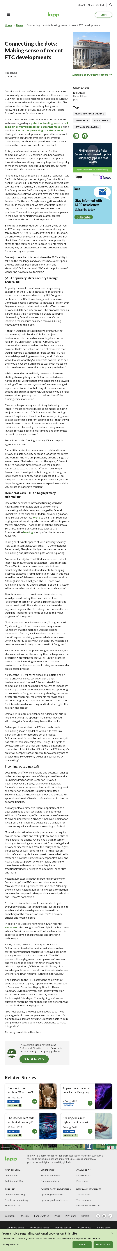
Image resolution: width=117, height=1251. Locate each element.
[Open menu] (8, 15)
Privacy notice (84, 1227)
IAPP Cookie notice (39, 1227)
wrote (36, 517)
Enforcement (102, 120)
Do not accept (103, 1244)
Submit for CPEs (34, 1059)
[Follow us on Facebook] (104, 1216)
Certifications (11, 1175)
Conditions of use (15, 1227)
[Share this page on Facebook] (85, 136)
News (19, 25)
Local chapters (83, 1175)
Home (8, 25)
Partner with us (41, 1215)
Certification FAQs (14, 1181)
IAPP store (70, 1215)
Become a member (50, 1175)
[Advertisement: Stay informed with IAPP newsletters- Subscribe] (92, 205)
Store (104, 14)
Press (57, 1215)
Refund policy (103, 1227)
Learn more (94, 1238)
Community (81, 120)
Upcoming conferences (52, 1194)
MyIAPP (81, 5)
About (91, 5)
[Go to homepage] (54, 14)
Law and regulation (87, 127)
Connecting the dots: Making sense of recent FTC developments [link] (63, 25)
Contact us (10, 1215)
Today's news (83, 1194)
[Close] (112, 1233)
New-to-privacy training (16, 1200)
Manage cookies (10, 1244)
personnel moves (51, 126)
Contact (100, 5)
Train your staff (12, 1205)
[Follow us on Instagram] (110, 1216)
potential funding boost (45, 123)
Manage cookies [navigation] (63, 1227)
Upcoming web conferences (54, 1200)
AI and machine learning (89, 113)
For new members (50, 1181)
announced (11, 927)
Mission (25, 1215)
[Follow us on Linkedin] (98, 1216)
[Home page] (11, 1159)
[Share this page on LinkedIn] (76, 136)
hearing (28, 532)
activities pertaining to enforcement (40, 130)
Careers (85, 1215)
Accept (82, 1244)
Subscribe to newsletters (88, 1205)
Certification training (15, 1194)
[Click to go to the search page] (110, 4)
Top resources (83, 1200)
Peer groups (82, 1181)
